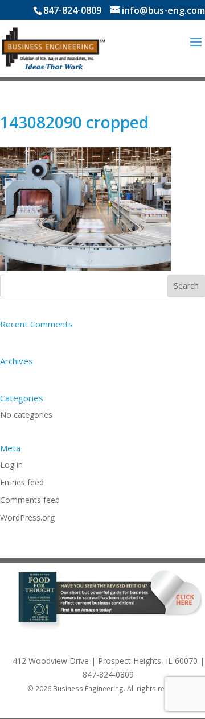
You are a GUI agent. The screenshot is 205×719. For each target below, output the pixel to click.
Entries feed (22, 482)
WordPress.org (27, 517)
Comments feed (30, 499)
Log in (11, 464)
